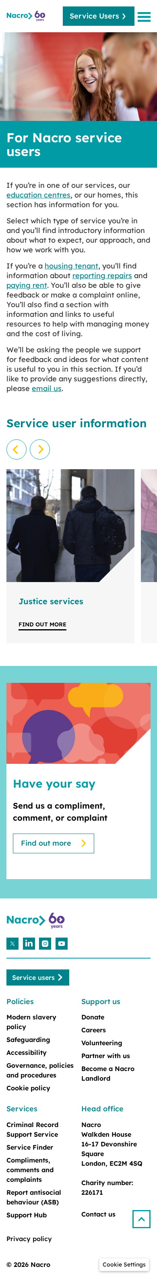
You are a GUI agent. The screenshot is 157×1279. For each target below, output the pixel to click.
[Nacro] (26, 16)
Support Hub (26, 1215)
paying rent (26, 285)
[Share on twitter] (12, 944)
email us (47, 388)
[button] (145, 1216)
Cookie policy (28, 1088)
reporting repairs (102, 275)
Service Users (94, 16)
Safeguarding (28, 1040)
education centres (38, 195)
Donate (92, 1017)
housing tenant (71, 265)
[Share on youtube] (62, 944)
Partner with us (105, 1056)
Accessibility (26, 1052)
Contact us (98, 1214)
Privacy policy (29, 1239)
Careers (93, 1030)
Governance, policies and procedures (40, 1070)
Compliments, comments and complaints (30, 1169)
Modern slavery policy (31, 1022)
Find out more (42, 624)
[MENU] (146, 17)
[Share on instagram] (45, 944)
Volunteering (101, 1043)
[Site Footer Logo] (36, 921)
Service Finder (29, 1147)
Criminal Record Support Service (32, 1129)
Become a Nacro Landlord (107, 1073)
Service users (33, 977)
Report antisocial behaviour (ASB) (33, 1197)
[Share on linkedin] (29, 944)
